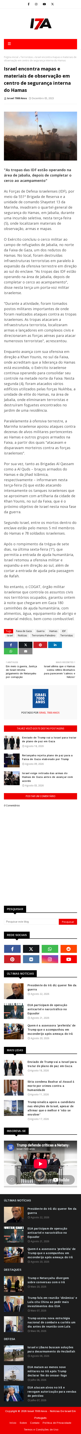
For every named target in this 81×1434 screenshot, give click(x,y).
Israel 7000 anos (17, 98)
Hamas (53, 631)
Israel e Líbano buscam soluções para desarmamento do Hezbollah (51, 1349)
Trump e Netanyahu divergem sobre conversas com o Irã (48, 1280)
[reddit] (68, 949)
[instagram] (36, 4)
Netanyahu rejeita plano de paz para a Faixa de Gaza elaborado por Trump (47, 757)
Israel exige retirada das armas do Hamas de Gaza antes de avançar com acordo (47, 777)
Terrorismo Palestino (43, 635)
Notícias (22, 635)
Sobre (23, 1422)
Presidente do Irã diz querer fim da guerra (52, 987)
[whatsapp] (49, 949)
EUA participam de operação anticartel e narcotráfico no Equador (47, 1009)
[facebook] (28, 4)
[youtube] (44, 4)
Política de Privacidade (57, 1422)
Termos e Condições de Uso (41, 1429)
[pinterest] (12, 959)
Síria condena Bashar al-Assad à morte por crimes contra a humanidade (51, 1086)
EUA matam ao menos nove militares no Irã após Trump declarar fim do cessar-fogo (47, 1371)
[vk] (31, 959)
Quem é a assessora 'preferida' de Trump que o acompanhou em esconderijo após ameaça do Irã (52, 1029)
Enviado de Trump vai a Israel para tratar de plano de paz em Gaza (49, 739)
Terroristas (26, 57)
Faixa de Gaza (24, 631)
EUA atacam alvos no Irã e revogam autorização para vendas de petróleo (52, 1391)
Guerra (40, 631)
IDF (64, 631)
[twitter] (52, 4)
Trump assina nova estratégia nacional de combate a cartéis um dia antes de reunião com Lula (51, 1322)
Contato (35, 1422)
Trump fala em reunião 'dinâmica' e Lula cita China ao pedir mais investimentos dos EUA (52, 1302)
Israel (10, 635)
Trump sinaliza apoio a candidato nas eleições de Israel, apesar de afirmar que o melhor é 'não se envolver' (51, 1108)
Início (13, 1422)
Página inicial (11, 57)
